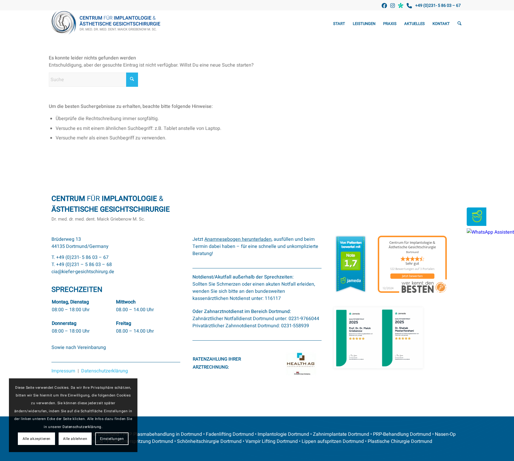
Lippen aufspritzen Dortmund (333, 441)
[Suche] (459, 23)
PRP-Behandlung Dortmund (402, 434)
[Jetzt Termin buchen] (476, 224)
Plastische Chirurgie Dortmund (400, 441)
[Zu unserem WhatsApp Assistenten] (490, 232)
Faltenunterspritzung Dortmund (140, 441)
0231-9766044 (304, 318)
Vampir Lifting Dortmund (271, 441)
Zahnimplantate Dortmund (341, 434)
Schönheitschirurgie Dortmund (209, 441)
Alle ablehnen (75, 438)
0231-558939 (295, 325)
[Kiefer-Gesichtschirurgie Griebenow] (107, 23)
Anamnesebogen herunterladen (238, 239)
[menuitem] (339, 23)
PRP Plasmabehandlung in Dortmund (162, 434)
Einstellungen (112, 438)
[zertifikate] (378, 338)
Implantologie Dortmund (283, 434)
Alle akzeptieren (37, 438)
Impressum (63, 371)
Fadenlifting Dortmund (230, 434)
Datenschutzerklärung (104, 371)
